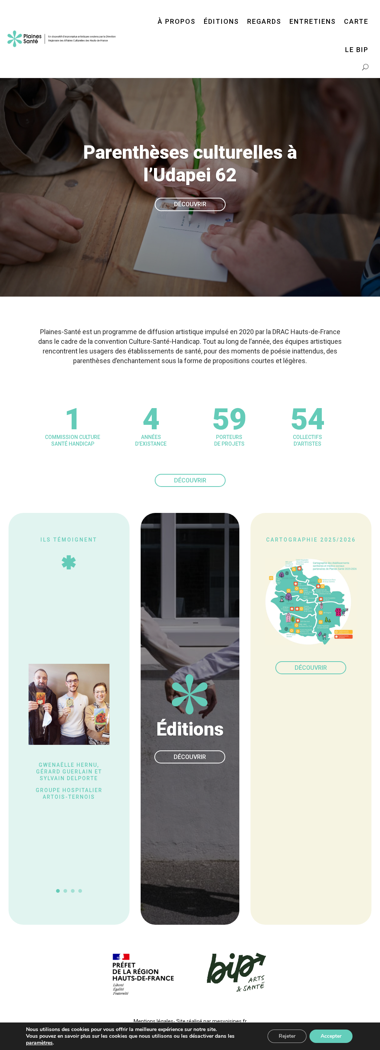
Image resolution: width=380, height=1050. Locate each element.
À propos (177, 21)
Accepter (331, 1036)
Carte (356, 21)
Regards (264, 21)
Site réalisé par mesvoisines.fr (211, 1021)
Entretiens (312, 21)
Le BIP (356, 50)
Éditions (221, 21)
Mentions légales (153, 1021)
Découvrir (190, 204)
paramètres (39, 1043)
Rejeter (287, 1036)
